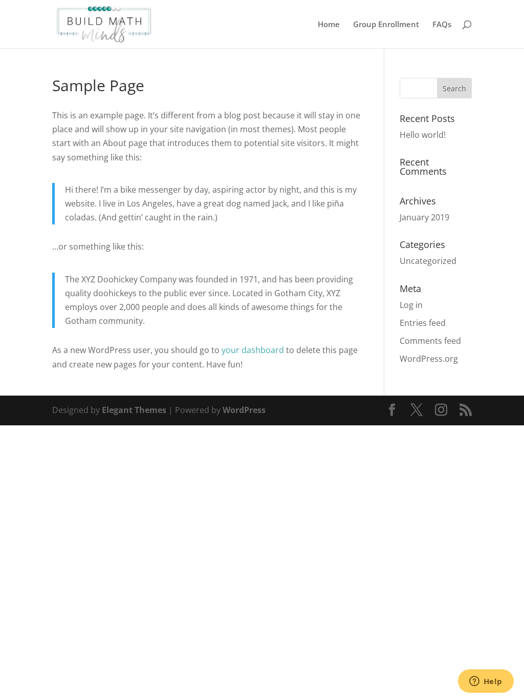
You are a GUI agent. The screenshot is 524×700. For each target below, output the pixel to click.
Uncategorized (428, 260)
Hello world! (423, 134)
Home (329, 24)
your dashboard (253, 350)
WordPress (244, 410)
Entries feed (423, 322)
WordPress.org (429, 358)
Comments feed (430, 340)
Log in (411, 305)
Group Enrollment (386, 24)
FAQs (441, 24)
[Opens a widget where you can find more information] (485, 682)
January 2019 (424, 217)
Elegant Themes (134, 410)
